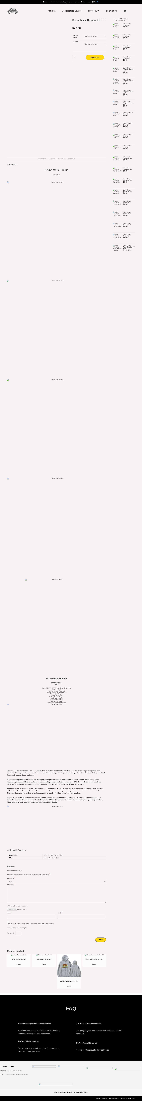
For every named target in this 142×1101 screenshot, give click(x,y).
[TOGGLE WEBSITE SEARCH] (131, 11)
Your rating (11, 878)
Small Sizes (75, 36)
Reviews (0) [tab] (71, 159)
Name (9, 913)
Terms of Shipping (101, 1098)
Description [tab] (42, 159)
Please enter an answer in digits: (17, 928)
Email (60, 913)
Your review (11, 884)
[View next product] (104, 19)
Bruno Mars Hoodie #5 (19, 959)
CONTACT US (7, 1066)
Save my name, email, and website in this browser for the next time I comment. (30, 923)
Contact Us (123, 1098)
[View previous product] (100, 19)
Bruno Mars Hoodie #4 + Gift (69, 981)
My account (131, 1098)
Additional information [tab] (57, 159)
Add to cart (95, 57)
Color (75, 42)
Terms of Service (113, 1098)
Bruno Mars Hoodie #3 (44, 959)
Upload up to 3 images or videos (17, 906)
